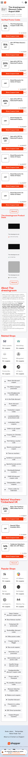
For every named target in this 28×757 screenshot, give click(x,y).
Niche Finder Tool (15, 733)
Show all (14, 211)
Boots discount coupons (14, 404)
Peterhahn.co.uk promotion (14, 652)
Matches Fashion (21, 604)
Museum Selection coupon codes (14, 689)
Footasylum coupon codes (14, 410)
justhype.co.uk (7, 604)
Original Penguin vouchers (14, 715)
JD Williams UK (21, 578)
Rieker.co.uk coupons (13, 695)
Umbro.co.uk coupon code (13, 429)
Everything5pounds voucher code (14, 393)
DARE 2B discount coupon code (14, 477)
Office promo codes (13, 636)
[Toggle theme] (25, 2)
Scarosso (5, 578)
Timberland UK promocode (13, 625)
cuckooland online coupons (13, 423)
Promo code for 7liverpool (14, 677)
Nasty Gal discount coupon (14, 381)
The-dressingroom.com (13, 234)
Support (21, 737)
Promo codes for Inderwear (13, 489)
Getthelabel (20, 591)
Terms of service (23, 746)
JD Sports (19, 371)
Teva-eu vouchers (13, 453)
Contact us (14, 737)
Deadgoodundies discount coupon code (14, 671)
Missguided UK (21, 358)
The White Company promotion (13, 387)
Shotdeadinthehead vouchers (13, 471)
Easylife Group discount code (13, 665)
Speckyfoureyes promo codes (13, 464)
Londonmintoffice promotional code (13, 417)
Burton (4, 591)
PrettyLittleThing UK (8, 371)
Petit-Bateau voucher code (13, 441)
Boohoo (4, 358)
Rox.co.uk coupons (14, 647)
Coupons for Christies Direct (14, 435)
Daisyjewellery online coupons (13, 483)
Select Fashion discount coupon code (14, 614)
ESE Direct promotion (14, 710)
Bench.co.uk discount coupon (14, 448)
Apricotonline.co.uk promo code (14, 658)
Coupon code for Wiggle (13, 641)
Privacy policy (15, 746)
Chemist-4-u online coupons (14, 705)
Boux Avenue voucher (14, 619)
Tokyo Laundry (7, 345)
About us (7, 737)
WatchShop (19, 345)
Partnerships (19, 731)
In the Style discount (13, 399)
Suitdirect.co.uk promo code (13, 458)
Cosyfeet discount (14, 699)
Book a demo (9, 731)
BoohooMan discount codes (13, 631)
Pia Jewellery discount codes (14, 683)
